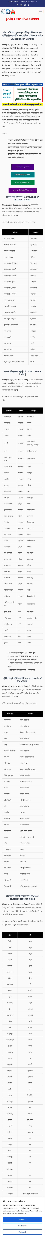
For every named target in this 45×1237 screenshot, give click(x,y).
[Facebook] (17, 5)
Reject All (22, 1232)
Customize (22, 1226)
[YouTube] (21, 5)
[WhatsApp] (25, 5)
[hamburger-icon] (40, 11)
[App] (29, 5)
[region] (22, 1217)
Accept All (22, 1219)
